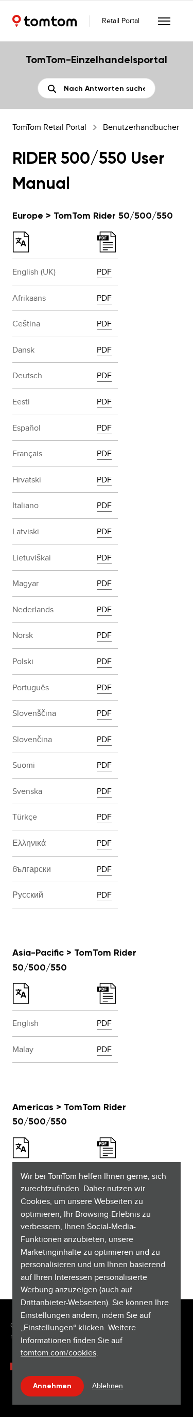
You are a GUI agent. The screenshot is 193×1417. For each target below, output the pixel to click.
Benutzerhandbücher (141, 127)
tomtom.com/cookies (58, 1352)
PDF (104, 272)
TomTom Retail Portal (49, 127)
